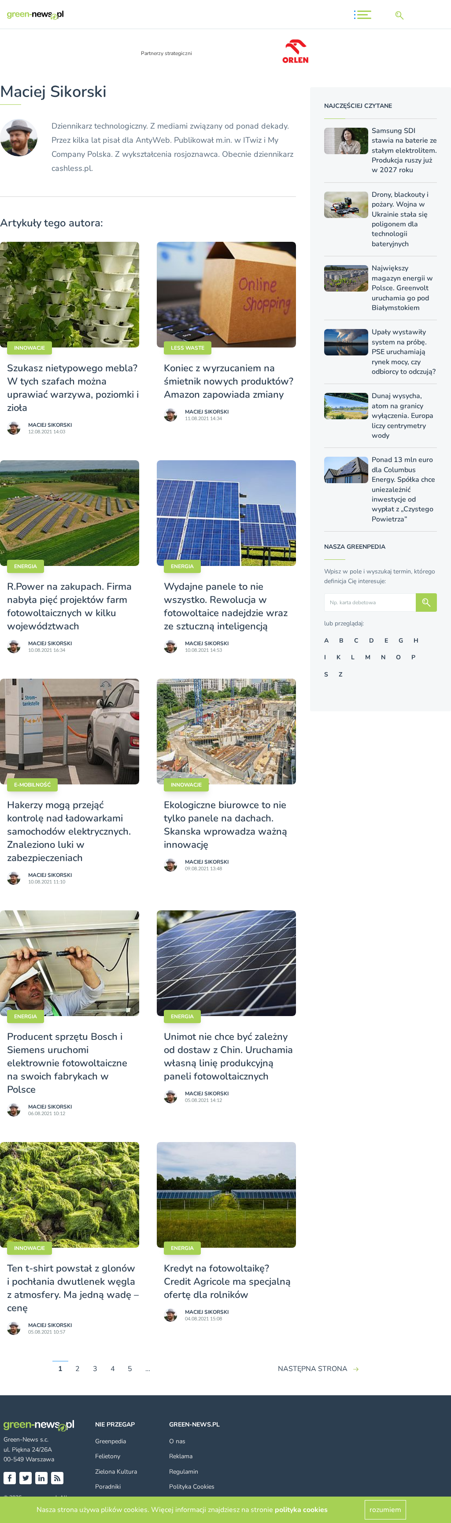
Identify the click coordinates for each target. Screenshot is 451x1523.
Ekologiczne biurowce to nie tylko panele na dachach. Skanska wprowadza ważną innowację (225, 824)
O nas (177, 1441)
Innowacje (29, 347)
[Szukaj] (401, 15)
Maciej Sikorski (50, 425)
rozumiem (385, 1510)
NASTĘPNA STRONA (312, 1369)
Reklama (180, 1456)
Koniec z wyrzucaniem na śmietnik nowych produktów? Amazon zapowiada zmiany (228, 381)
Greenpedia (110, 1441)
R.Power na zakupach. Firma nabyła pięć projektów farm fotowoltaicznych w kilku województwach (69, 606)
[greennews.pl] (35, 15)
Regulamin (183, 1472)
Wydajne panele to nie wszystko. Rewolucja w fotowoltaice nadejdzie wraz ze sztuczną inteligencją (226, 606)
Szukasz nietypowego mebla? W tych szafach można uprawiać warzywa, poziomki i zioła (73, 388)
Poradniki (108, 1486)
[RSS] (57, 1478)
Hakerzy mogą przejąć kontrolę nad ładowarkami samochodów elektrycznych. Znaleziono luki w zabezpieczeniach (69, 831)
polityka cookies (301, 1510)
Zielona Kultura (116, 1472)
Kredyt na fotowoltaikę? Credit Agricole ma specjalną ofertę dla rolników (227, 1281)
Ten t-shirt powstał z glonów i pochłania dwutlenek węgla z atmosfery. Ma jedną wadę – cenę (73, 1288)
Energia (25, 566)
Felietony (107, 1456)
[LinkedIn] (41, 1478)
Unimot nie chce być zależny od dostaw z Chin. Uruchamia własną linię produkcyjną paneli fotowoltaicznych (228, 1056)
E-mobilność (32, 784)
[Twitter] (25, 1478)
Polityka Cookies (191, 1486)
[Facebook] (10, 1478)
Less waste (187, 347)
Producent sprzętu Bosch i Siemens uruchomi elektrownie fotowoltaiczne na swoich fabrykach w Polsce (67, 1063)
